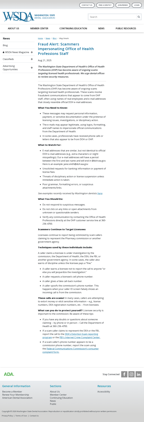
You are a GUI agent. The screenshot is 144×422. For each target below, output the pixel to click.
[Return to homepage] (29, 17)
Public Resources (126, 28)
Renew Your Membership (15, 394)
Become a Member (12, 391)
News (101, 28)
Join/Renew (123, 5)
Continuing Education (73, 28)
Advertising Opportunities (10, 67)
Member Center (39, 28)
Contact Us (87, 5)
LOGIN (136, 5)
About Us (13, 28)
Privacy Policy (7, 415)
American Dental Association (17, 397)
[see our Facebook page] (124, 374)
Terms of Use (21, 415)
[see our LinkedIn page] (139, 374)
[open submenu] (32, 52)
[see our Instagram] (131, 374)
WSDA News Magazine (17, 52)
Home (40, 38)
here (99, 193)
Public (53, 404)
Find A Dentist (105, 5)
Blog (5, 45)
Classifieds (8, 59)
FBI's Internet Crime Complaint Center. (79, 337)
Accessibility (103, 391)
